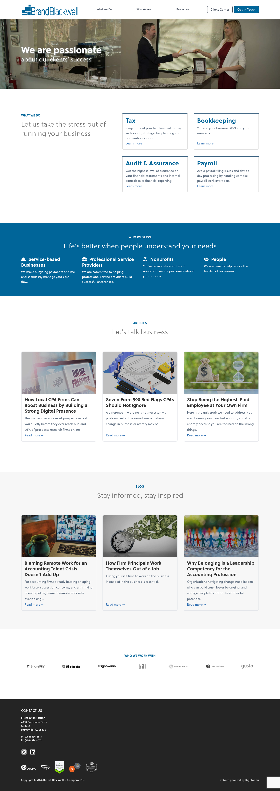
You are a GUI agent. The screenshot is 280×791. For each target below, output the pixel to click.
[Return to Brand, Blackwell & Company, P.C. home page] (49, 9)
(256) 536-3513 (33, 736)
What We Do (104, 9)
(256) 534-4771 (33, 740)
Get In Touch (246, 9)
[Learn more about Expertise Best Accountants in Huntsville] (91, 767)
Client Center (219, 9)
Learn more (141, 143)
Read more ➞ (59, 435)
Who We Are (144, 9)
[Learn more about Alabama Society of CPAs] (45, 767)
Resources (182, 9)
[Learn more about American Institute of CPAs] (28, 767)
